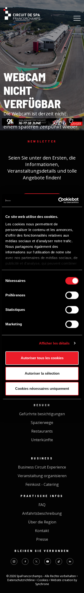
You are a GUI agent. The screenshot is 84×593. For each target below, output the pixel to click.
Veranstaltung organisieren (42, 475)
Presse (42, 539)
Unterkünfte (42, 439)
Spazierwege (42, 422)
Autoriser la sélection (42, 373)
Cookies (43, 580)
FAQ (42, 504)
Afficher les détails (54, 343)
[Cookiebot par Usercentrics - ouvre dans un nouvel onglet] (59, 200)
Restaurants (42, 431)
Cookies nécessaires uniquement (42, 389)
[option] (42, 122)
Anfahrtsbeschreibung (42, 513)
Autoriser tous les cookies (42, 358)
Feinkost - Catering (42, 484)
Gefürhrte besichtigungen (42, 413)
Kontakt (42, 530)
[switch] (72, 295)
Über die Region (42, 522)
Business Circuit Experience (42, 467)
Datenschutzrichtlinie (21, 580)
